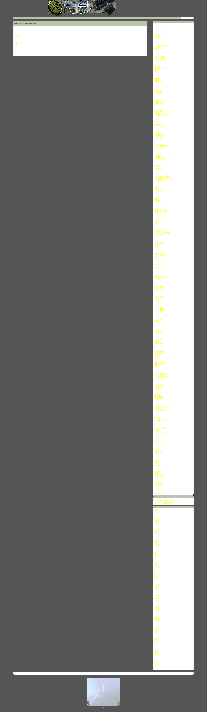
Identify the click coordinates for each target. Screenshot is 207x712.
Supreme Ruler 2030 (158, 396)
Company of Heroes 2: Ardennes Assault (161, 157)
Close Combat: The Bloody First (159, 125)
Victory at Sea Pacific (158, 448)
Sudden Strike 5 (157, 393)
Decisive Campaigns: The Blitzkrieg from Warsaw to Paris (164, 179)
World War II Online (157, 488)
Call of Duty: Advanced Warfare (159, 94)
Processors (156, 334)
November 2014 (157, 662)
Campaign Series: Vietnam (159, 116)
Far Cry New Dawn (157, 200)
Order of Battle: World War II (159, 319)
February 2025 (157, 529)
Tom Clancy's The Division (158, 420)
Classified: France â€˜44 (158, 124)
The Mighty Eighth (157, 408)
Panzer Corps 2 (157, 322)
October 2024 (156, 533)
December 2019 (157, 595)
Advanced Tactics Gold (158, 33)
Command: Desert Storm (158, 144)
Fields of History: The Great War (159, 207)
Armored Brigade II (157, 48)
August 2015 (156, 652)
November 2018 (157, 609)
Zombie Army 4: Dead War (158, 492)
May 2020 (156, 589)
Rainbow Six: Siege (157, 339)
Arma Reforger (157, 44)
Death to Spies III (157, 175)
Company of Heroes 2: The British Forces (161, 158)
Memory (155, 279)
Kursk (155, 269)
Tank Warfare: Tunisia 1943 (159, 404)
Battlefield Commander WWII (159, 77)
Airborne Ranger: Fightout (158, 37)
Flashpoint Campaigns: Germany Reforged (161, 211)
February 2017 (157, 632)
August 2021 (156, 573)
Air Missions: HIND (157, 36)
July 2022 (156, 562)
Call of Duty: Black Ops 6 (158, 99)
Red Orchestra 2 (157, 340)
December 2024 (157, 531)
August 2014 (156, 665)
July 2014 (156, 666)
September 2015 (157, 651)
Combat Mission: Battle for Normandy (160, 134)
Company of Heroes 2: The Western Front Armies (162, 159)
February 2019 (157, 606)
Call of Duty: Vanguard (158, 111)
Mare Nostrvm (156, 275)
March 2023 (156, 554)
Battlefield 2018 (157, 72)
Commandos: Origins (158, 154)
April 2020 (156, 590)
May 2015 (156, 655)
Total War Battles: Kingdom (159, 427)
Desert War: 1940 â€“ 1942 (159, 180)
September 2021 (157, 572)
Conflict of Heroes (157, 164)
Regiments (156, 341)
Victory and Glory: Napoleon (159, 444)
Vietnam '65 (156, 451)
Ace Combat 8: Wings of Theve (159, 28)
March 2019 (156, 605)
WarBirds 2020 (157, 461)
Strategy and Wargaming (158, 384)
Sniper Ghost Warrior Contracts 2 (160, 363)
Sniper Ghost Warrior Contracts (159, 362)
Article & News (18, 36)
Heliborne (156, 245)
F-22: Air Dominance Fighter (159, 193)
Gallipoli (155, 221)
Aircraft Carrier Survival (158, 38)
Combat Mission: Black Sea (159, 135)
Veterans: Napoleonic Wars (159, 443)
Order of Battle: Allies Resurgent (159, 306)
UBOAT (155, 439)
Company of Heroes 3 (158, 160)
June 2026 (156, 511)
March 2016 (156, 644)
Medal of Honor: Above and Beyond (160, 277)
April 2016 (156, 643)
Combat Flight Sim (157, 131)
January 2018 (156, 620)
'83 (155, 24)
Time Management (157, 416)
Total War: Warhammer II (158, 438)
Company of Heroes (157, 155)
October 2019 (156, 597)
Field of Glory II (157, 202)
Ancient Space (156, 40)
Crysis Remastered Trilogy (158, 169)
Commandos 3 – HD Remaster (159, 153)
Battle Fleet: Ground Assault (159, 67)
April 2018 (156, 617)
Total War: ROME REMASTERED (160, 433)
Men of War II (156, 280)
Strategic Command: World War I (160, 382)
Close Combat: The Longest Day (160, 126)
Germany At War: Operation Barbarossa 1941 (162, 233)
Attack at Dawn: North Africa (159, 60)
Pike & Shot (156, 329)
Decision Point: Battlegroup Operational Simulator (162, 176)
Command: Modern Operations (159, 146)
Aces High (156, 29)
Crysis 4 (155, 167)
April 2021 (156, 577)
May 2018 (156, 616)
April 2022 (156, 565)
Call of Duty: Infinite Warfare (159, 103)
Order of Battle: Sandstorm (159, 317)
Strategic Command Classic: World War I (161, 373)
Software (156, 365)
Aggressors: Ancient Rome (159, 35)
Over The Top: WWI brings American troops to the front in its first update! (166, 500)
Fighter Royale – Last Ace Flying (160, 208)
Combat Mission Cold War (158, 133)
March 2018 (156, 618)
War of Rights (156, 454)
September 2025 (157, 521)
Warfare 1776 (156, 463)
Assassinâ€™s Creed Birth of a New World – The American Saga (165, 55)
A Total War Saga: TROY (158, 26)
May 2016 (156, 642)
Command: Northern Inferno (159, 147)
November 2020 (157, 583)
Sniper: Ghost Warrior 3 (158, 364)
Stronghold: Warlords (158, 390)
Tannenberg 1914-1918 (158, 405)
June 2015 (156, 654)
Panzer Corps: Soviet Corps (159, 323)
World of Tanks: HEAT (158, 483)
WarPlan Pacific (157, 470)
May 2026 (156, 512)
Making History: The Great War (159, 273)
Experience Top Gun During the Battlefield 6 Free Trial (163, 503)
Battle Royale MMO (157, 69)
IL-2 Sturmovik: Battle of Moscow (160, 255)
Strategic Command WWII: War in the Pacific (162, 378)
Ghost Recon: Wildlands (158, 235)
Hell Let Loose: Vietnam (158, 246)
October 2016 (156, 637)
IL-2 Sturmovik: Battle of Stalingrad (160, 257)
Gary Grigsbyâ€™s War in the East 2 (160, 231)
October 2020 (156, 584)
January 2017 (156, 633)
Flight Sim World (157, 214)
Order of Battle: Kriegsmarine (159, 310)
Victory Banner (157, 449)
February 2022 (157, 566)
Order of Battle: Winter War (159, 318)
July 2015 (156, 653)
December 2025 (157, 518)
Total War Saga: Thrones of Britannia (160, 428)
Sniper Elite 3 (156, 356)
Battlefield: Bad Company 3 (159, 80)
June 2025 (156, 524)
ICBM (155, 252)
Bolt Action (156, 87)
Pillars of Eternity (157, 331)
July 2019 (156, 600)
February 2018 (157, 619)
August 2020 (156, 586)
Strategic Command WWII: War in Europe (161, 377)
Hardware (156, 240)
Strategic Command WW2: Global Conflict (161, 376)
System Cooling (157, 400)
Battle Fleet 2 (156, 66)
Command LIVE (157, 142)
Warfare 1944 (156, 464)
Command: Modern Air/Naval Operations (161, 145)
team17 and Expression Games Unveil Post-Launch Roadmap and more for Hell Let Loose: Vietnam (171, 499)
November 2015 (157, 649)
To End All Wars (157, 417)
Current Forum (18, 54)
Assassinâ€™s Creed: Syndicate (160, 58)
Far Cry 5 (156, 198)
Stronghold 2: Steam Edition (159, 385)
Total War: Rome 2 (157, 432)
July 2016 (156, 640)
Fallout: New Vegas (157, 197)
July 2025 (156, 523)
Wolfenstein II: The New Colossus (160, 477)
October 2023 (156, 546)
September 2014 (157, 664)
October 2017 (156, 623)
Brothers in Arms (157, 91)
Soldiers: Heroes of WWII (158, 366)
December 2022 (157, 556)
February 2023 (157, 555)
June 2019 (156, 601)
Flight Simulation (157, 215)
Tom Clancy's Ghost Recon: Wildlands (160, 418)
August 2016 (156, 639)
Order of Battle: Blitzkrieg (158, 307)
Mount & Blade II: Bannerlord (159, 296)
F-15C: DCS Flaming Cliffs (158, 192)
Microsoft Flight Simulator (158, 287)
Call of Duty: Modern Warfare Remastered (161, 110)
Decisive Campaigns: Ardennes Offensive (161, 177)
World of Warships (157, 486)
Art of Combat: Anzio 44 (158, 50)
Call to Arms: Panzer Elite (158, 114)
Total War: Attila (157, 430)
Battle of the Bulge (157, 68)
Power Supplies (157, 333)
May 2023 (156, 552)
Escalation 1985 (157, 188)
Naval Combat (156, 299)
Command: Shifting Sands (158, 148)
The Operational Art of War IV (159, 410)
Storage (155, 372)
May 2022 (156, 564)
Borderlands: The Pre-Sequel (159, 88)
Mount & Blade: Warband (158, 297)
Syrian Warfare (157, 399)
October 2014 (156, 663)
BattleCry (156, 70)
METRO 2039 (156, 284)
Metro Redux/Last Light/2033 (159, 286)
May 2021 (156, 576)
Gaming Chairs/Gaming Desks (159, 224)
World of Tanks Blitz (157, 482)
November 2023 (157, 545)
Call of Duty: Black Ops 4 (158, 98)
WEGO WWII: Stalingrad (158, 475)
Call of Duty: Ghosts (157, 102)
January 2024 (156, 543)
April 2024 (156, 540)
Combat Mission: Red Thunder (159, 138)
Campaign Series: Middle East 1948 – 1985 (161, 115)
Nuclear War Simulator (158, 301)
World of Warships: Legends (159, 487)
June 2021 (156, 575)
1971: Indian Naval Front (158, 25)
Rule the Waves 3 (157, 345)
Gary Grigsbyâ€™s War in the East (160, 230)
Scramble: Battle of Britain (158, 351)
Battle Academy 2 (157, 65)
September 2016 (157, 638)
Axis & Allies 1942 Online (158, 61)
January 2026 (156, 517)
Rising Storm (156, 342)
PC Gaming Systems (158, 328)
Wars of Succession (157, 472)
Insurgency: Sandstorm (158, 264)
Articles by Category (19, 42)
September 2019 (157, 598)
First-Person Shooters (158, 209)
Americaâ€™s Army (157, 39)
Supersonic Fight (157, 394)
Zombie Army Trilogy (158, 493)
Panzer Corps (156, 321)
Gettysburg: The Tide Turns (159, 234)
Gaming (155, 223)
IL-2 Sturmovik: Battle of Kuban (159, 254)
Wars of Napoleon (157, 471)
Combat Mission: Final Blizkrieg (159, 136)
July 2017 (156, 627)
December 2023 (157, 544)
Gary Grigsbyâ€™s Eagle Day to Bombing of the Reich (163, 229)
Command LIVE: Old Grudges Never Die (161, 143)
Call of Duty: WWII (157, 112)
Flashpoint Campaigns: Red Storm (160, 212)
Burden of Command (158, 92)
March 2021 (156, 578)
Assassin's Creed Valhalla (158, 51)
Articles (17, 35)
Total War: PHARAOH (158, 431)
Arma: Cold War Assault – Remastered (161, 45)
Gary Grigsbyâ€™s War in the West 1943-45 (162, 232)
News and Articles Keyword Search (22, 45)
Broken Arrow (156, 89)
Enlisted (155, 187)
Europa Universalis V (158, 191)
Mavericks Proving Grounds (159, 276)
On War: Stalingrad (157, 302)
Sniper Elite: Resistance (158, 361)
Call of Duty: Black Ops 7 (158, 100)
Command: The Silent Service (159, 149)
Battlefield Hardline (157, 78)
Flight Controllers (157, 213)
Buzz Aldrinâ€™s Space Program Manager (161, 93)
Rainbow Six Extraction (158, 338)
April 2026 (156, 513)
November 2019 (157, 596)
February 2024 (157, 542)
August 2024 (156, 535)
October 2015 (156, 650)
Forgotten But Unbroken (158, 219)
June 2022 (156, 563)
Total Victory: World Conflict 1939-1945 (161, 426)
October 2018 (156, 610)
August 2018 (156, 612)
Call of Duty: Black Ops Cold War (160, 101)
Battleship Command (158, 82)
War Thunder (156, 459)
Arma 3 (155, 43)
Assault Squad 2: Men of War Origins (160, 59)
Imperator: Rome (157, 263)
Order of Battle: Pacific (158, 311)
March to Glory (157, 274)
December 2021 (157, 568)
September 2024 (157, 534)
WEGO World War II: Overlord (159, 474)
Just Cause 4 (156, 266)
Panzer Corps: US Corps (158, 324)
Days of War (156, 171)
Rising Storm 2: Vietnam (158, 343)
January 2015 (156, 660)
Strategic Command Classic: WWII (160, 374)
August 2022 (156, 561)
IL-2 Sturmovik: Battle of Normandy (160, 256)
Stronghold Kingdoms (158, 388)
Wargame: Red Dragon (158, 465)
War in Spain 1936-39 (158, 452)
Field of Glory (156, 201)
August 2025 (156, 522)
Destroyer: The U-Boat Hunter (159, 181)
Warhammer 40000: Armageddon (160, 466)
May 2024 (156, 539)
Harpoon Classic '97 (157, 241)
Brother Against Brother (158, 90)
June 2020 (156, 588)
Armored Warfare (157, 49)
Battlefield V (156, 79)
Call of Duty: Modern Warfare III (159, 109)
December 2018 (157, 608)
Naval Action (156, 298)
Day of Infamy (156, 170)
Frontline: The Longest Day (159, 220)
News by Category (19, 44)
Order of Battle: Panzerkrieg (159, 312)
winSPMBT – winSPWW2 (158, 476)
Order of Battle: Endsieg (158, 309)
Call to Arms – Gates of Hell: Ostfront (160, 113)
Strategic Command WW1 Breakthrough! (161, 375)
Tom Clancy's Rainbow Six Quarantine (160, 419)
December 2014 (157, 661)
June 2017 (156, 628)
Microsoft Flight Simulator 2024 (159, 288)
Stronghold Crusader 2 (158, 387)
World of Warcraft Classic (158, 484)
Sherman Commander (158, 354)
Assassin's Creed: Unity (158, 54)
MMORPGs (156, 291)
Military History (157, 289)
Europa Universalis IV (158, 190)
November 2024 (157, 532)
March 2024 (156, 541)
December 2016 (157, 634)
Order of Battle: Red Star (158, 313)
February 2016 (157, 645)
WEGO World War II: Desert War (160, 473)
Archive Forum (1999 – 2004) (21, 53)
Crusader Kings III (157, 166)
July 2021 (156, 574)
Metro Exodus (156, 285)
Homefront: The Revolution (159, 251)
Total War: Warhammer (158, 437)
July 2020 (156, 587)
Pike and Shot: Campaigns (159, 330)
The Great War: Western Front (159, 407)
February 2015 (157, 659)
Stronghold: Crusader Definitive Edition (161, 389)
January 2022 (156, 567)
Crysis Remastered (157, 168)
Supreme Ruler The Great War (159, 397)
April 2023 (156, 553)
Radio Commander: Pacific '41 (159, 335)
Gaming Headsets (157, 225)
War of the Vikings (157, 455)
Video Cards (156, 450)
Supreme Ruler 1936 (158, 395)
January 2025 (156, 530)
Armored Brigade (157, 47)
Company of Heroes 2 (158, 156)
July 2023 (156, 550)
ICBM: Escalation (157, 253)
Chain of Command (157, 120)
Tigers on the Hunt (157, 415)
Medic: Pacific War (157, 278)
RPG (155, 344)
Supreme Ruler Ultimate (158, 398)
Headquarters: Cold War (158, 242)
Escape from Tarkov (157, 189)
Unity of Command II (158, 441)
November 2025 (157, 519)
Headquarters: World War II (159, 243)
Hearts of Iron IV (157, 244)
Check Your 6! (156, 121)
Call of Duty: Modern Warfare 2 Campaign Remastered (163, 105)
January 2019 (156, 607)
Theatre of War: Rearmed (158, 411)
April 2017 (156, 630)
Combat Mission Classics (158, 132)
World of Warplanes (157, 485)
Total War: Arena (157, 429)
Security (155, 353)
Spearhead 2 (156, 368)
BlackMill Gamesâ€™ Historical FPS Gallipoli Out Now (163, 501)
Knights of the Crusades (158, 268)
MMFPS (155, 290)
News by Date (18, 43)
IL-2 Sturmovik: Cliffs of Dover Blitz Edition (161, 258)
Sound (155, 367)
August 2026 (156, 509)
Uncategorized (156, 440)
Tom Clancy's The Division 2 (159, 421)
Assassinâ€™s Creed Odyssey (159, 56)
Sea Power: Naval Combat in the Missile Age (162, 352)
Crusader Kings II (157, 165)
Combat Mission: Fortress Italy (159, 137)
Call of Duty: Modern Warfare (159, 104)
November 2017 (157, 622)
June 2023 (156, 551)
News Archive (18, 38)
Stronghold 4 (156, 386)
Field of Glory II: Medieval (158, 203)
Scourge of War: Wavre (158, 350)
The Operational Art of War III (159, 409)
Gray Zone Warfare (157, 236)
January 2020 (156, 594)
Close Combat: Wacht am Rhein (159, 127)
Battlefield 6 (156, 76)
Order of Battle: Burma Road (159, 308)
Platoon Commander (158, 332)
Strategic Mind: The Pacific (159, 383)
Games (155, 222)
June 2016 (156, 641)
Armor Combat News (158, 46)
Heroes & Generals (157, 247)
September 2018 (157, 611)
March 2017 (156, 631)
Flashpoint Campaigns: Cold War (160, 210)
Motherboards (156, 295)
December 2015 (157, 648)
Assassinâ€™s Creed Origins (159, 57)
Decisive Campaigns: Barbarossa (160, 178)
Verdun (155, 442)
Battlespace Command (158, 83)
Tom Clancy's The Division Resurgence (161, 422)
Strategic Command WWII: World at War (161, 379)
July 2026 (156, 510)
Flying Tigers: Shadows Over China (160, 218)
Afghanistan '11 (157, 34)
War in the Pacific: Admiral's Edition (160, 453)
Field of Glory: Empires (158, 204)
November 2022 (157, 557)
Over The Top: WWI (157, 320)
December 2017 (157, 621)
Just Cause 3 (156, 265)
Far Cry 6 (156, 199)
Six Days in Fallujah (157, 355)
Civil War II (156, 123)
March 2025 (156, 528)
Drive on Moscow (157, 182)
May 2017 (156, 629)
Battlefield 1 (156, 71)
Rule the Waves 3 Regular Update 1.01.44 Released (163, 502)
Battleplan (156, 81)
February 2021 (157, 579)
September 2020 (157, 585)
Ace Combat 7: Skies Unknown (159, 27)
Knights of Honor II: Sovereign (159, 267)
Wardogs (156, 462)
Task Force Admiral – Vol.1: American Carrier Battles (163, 406)
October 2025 (156, 520)
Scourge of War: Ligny (158, 346)
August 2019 (156, 599)
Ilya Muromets (156, 262)
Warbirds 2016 (156, 460)
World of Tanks (157, 481)
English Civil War (157, 186)
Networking (156, 300)
